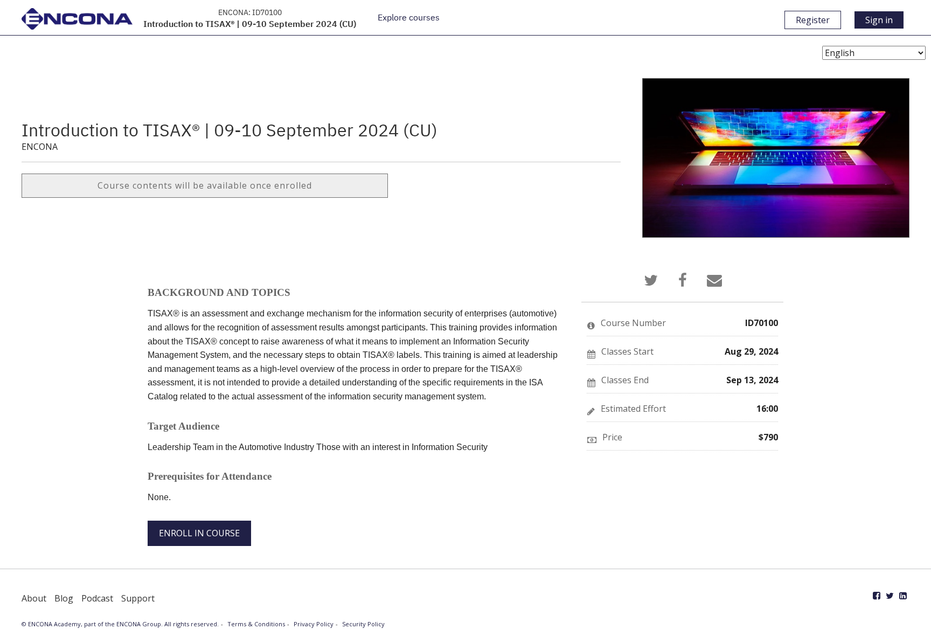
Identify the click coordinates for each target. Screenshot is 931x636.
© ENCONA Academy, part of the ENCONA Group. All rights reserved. (120, 624)
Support (138, 598)
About (34, 598)
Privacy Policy (314, 624)
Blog (63, 598)
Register (813, 20)
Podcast (97, 598)
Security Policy (363, 624)
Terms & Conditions (256, 624)
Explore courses (409, 17)
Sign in (879, 20)
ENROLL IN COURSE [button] (199, 533)
